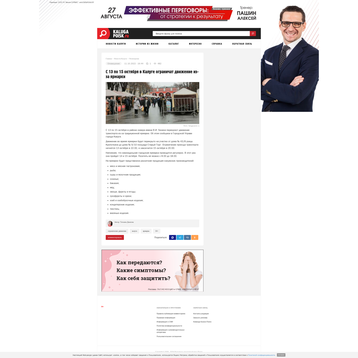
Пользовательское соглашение (169, 336)
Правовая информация (166, 318)
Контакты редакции (201, 314)
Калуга (134, 231)
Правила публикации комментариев (171, 314)
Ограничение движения (117, 231)
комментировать (115, 237)
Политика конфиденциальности (169, 326)
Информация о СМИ (165, 322)
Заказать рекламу (200, 318)
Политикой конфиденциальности (261, 355)
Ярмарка (146, 231)
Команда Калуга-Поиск (202, 322)
